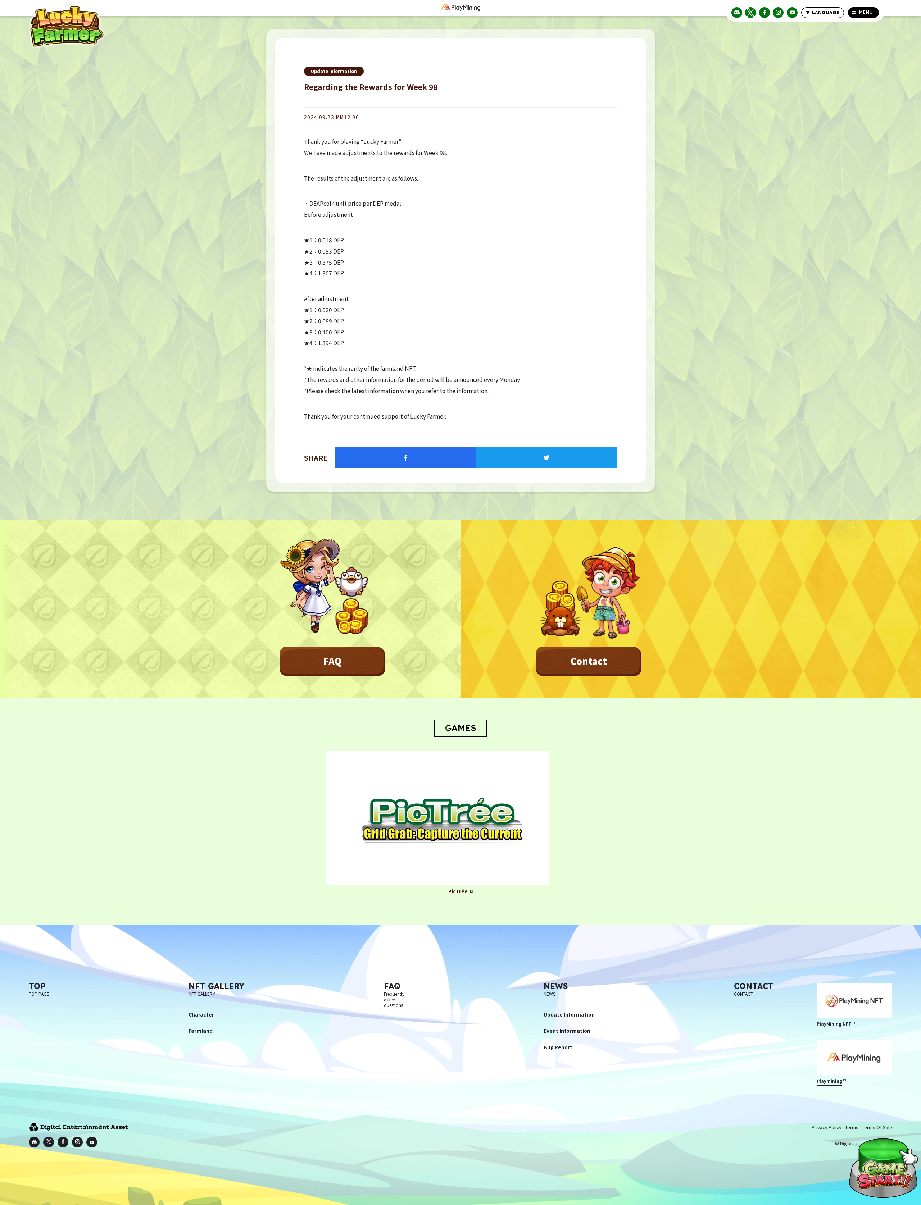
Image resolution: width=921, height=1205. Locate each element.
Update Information (334, 71)
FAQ (332, 660)
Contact (589, 660)
